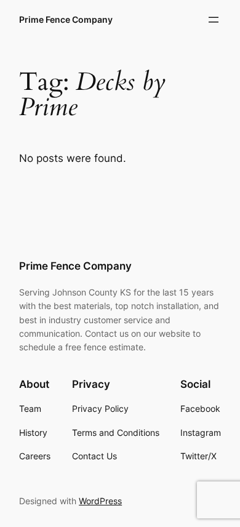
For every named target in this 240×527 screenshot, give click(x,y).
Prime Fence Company (66, 19)
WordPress (100, 501)
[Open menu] (213, 19)
